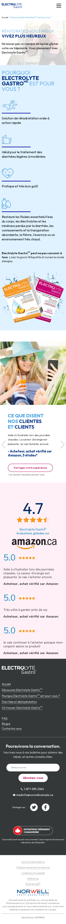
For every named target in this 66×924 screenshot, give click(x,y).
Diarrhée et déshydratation (19, 702)
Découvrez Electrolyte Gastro (22, 690)
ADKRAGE (40, 917)
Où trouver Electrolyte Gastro (22, 708)
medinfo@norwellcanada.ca (34, 795)
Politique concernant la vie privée (33, 867)
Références (33, 878)
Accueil (5, 17)
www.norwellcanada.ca (33, 861)
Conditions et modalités (33, 873)
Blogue (6, 724)
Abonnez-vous (33, 778)
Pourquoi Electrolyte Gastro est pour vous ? (31, 696)
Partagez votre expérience (30, 467)
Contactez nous (12, 728)
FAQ (4, 718)
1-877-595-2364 (34, 789)
